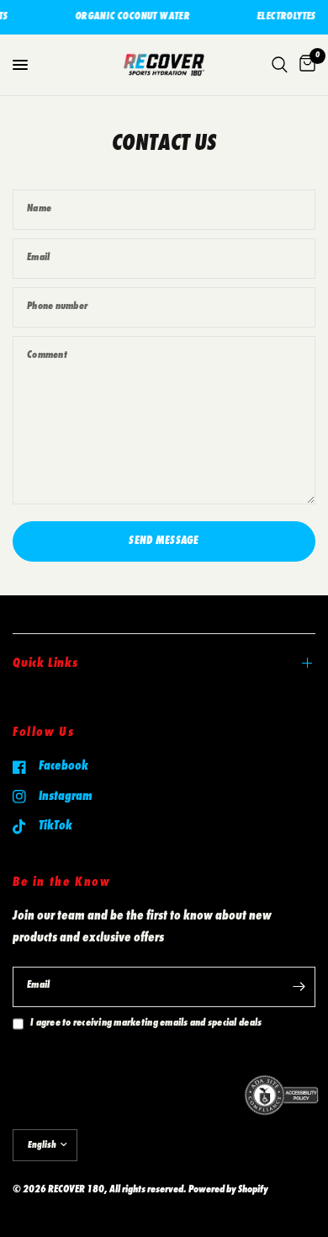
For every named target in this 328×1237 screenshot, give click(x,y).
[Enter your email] (298, 987)
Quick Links (45, 663)
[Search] (280, 65)
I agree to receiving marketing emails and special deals (146, 1023)
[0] (304, 65)
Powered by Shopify (228, 1190)
